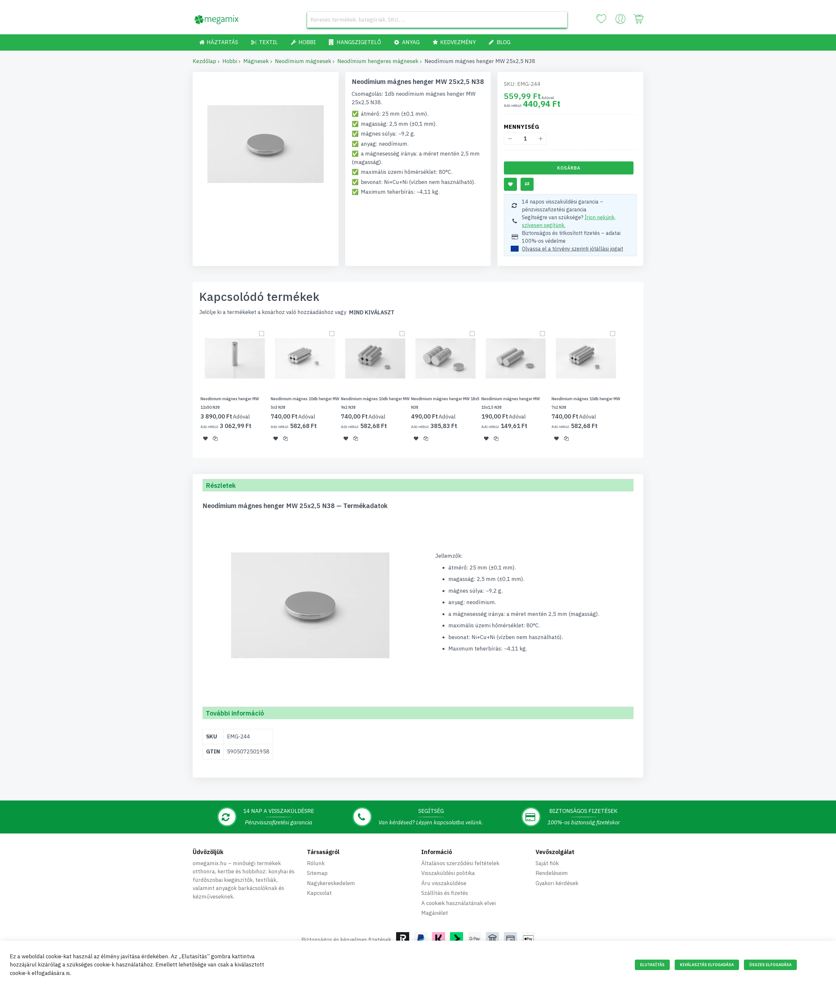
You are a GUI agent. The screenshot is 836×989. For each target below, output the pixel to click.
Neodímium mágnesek (303, 61)
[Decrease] (510, 138)
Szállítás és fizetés (444, 893)
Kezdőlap (204, 61)
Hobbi (229, 61)
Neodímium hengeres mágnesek (377, 61)
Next (645, 386)
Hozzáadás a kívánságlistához (510, 184)
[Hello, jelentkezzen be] (620, 20)
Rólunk (316, 863)
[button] (205, 438)
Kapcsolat (319, 893)
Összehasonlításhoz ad (527, 184)
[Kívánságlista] (601, 19)
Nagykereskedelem (331, 883)
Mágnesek (256, 61)
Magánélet (434, 912)
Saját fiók (547, 863)
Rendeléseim (552, 873)
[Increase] (540, 138)
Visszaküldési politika (448, 873)
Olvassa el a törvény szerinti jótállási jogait (572, 248)
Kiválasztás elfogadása (707, 964)
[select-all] (371, 312)
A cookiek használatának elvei (458, 903)
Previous (190, 386)
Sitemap (317, 873)
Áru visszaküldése (443, 883)
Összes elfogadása (770, 964)
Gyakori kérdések (557, 883)
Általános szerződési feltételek (460, 863)
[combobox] (437, 19)
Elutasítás (652, 964)
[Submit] (559, 19)
